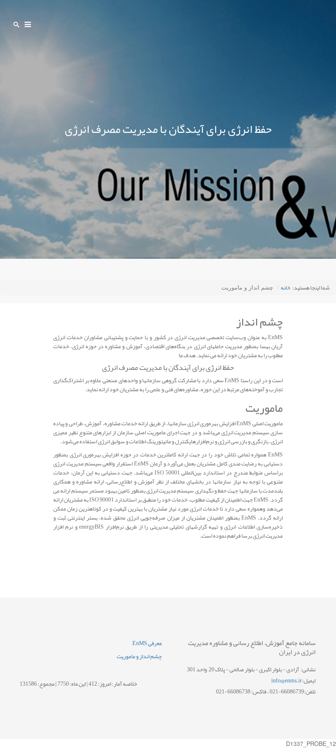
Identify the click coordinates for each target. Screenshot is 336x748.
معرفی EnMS (147, 643)
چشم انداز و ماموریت (139, 656)
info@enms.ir (286, 680)
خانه (286, 287)
